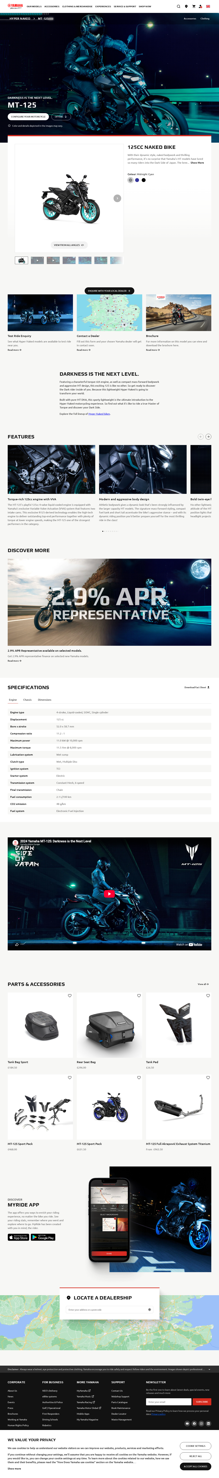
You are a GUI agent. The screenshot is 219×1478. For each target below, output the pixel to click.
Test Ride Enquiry (19, 336)
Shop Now (145, 6)
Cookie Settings (195, 1445)
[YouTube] (187, 1423)
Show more (14, 1468)
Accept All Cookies (195, 1466)
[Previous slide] (201, 437)
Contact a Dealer (88, 336)
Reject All (196, 1456)
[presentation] (109, 893)
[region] (109, 1454)
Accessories (190, 18)
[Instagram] (201, 1423)
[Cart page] (194, 6)
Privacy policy (158, 1414)
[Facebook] (194, 1423)
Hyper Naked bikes (99, 413)
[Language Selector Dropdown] (208, 6)
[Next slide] (208, 437)
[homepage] (15, 6)
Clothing (205, 18)
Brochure (152, 336)
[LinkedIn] (208, 1423)
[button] (21, 260)
